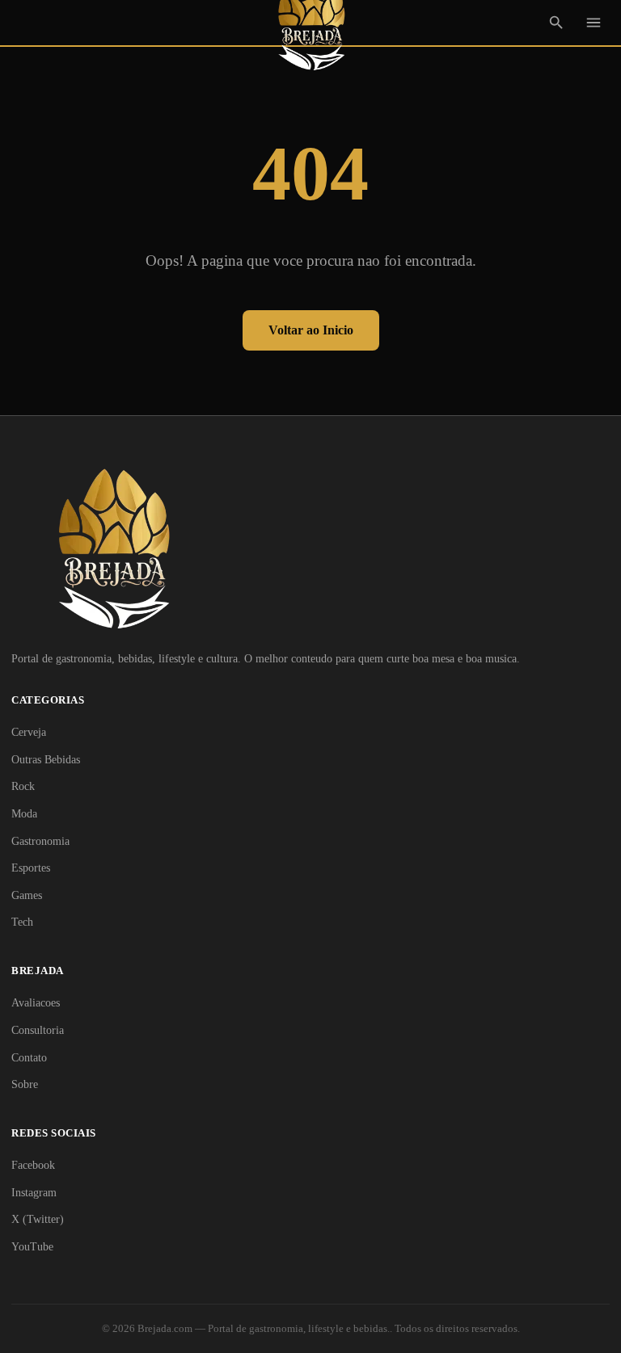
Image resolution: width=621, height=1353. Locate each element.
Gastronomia (40, 841)
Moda (24, 814)
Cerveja (28, 732)
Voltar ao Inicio (310, 330)
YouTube (32, 1247)
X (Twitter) (37, 1219)
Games (26, 895)
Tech (22, 922)
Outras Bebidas (45, 760)
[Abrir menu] (593, 22)
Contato (29, 1058)
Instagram (34, 1193)
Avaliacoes (35, 1003)
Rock (23, 786)
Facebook (33, 1165)
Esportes (30, 868)
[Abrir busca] (556, 22)
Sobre (24, 1084)
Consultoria (37, 1030)
